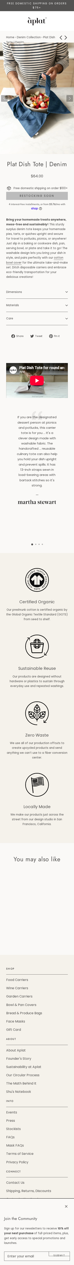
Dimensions (14, 292)
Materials (12, 305)
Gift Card (13, 1029)
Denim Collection (29, 37)
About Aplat (16, 1050)
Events (11, 1112)
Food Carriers (17, 979)
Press (10, 1120)
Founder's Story (18, 1058)
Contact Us (15, 1182)
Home (10, 37)
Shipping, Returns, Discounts (28, 1191)
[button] (69, 98)
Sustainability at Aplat (23, 1066)
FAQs (10, 1137)
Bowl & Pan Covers (21, 1004)
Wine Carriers (17, 988)
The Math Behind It (21, 1083)
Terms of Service (20, 1153)
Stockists (13, 1128)
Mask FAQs (15, 1145)
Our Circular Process (22, 1075)
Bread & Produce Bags (24, 1013)
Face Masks (15, 1021)
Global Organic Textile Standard (34, 614)
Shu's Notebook (18, 1091)
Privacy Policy (17, 1162)
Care (9, 318)
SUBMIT (59, 1255)
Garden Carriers (19, 996)
